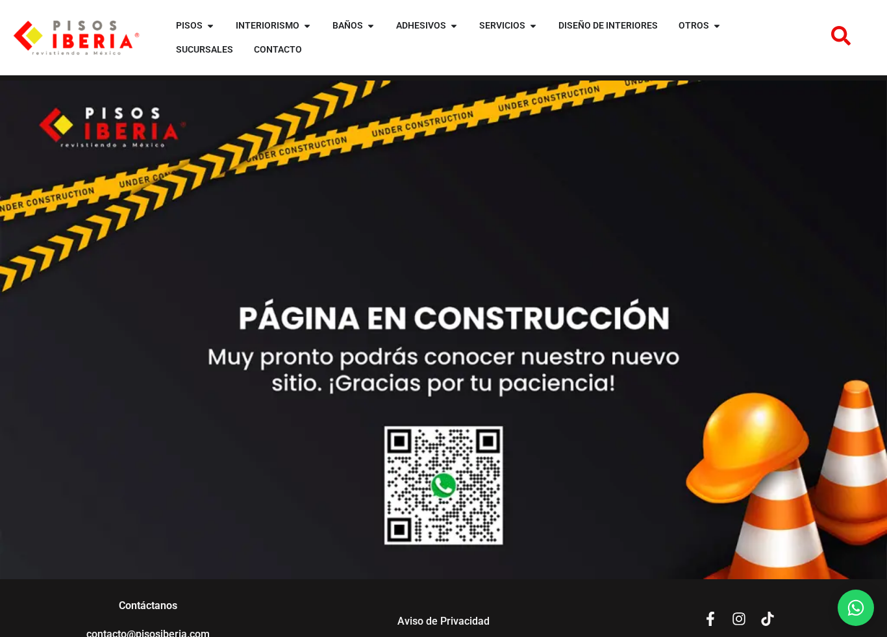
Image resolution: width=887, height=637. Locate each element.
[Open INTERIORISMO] (307, 25)
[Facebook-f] (710, 619)
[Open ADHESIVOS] (453, 25)
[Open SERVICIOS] (533, 25)
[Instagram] (739, 619)
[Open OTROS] (716, 25)
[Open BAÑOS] (370, 25)
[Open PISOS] (210, 25)
